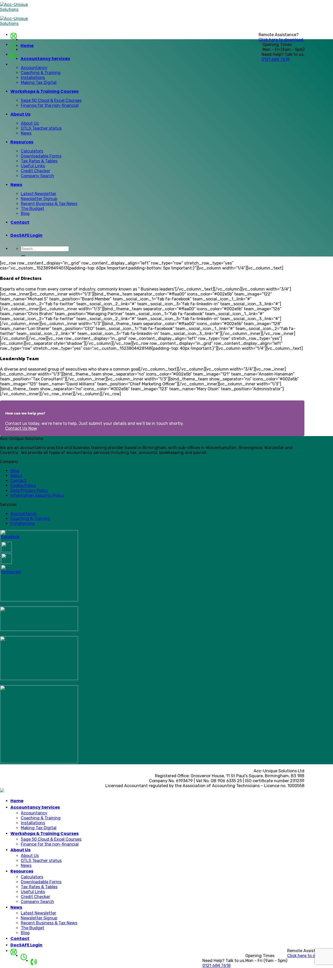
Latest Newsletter (38, 193)
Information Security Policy (37, 495)
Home (27, 46)
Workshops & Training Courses (44, 91)
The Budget (32, 208)
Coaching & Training (41, 72)
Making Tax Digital (38, 82)
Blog (25, 213)
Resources (21, 142)
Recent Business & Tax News (49, 203)
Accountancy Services (45, 59)
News (26, 133)
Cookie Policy (23, 485)
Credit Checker (35, 170)
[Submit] (23, 255)
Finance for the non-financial (50, 105)
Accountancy (34, 67)
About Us (20, 114)
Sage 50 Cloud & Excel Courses (51, 100)
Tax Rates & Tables (39, 161)
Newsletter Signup (39, 198)
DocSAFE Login (26, 235)
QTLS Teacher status (41, 128)
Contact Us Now (21, 428)
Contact (19, 222)
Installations (33, 77)
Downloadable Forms (41, 156)
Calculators (32, 151)
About (16, 475)
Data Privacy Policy (29, 490)
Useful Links (33, 165)
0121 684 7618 (275, 59)
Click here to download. (281, 39)
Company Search (37, 175)
